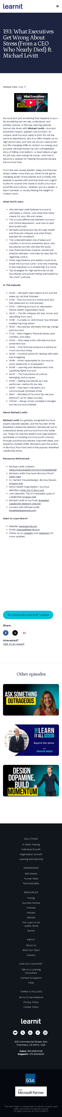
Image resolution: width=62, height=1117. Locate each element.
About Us (31, 945)
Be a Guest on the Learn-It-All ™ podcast (28, 614)
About (31, 939)
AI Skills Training (31, 844)
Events (31, 930)
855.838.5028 (35, 1051)
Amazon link (16, 483)
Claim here (15, 476)
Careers (31, 955)
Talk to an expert (13, 644)
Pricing (31, 898)
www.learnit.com (28, 526)
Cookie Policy (31, 1007)
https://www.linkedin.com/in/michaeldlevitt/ (33, 469)
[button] (57, 6)
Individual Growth (31, 849)
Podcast (31, 907)
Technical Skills (31, 883)
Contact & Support (31, 977)
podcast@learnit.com (28, 529)
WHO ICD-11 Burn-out (32, 490)
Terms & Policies (31, 991)
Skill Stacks (31, 873)
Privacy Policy (31, 1002)
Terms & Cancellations (31, 997)
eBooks (31, 917)
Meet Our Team (31, 950)
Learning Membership (31, 859)
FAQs (31, 982)
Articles (31, 912)
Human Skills (31, 878)
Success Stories (31, 902)
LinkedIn (28, 533)
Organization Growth (31, 854)
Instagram (44, 533)
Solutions (31, 838)
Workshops (31, 867)
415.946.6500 (36, 1054)
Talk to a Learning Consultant (31, 971)
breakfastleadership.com (22, 510)
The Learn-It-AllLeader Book (31, 924)
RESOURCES (31, 892)
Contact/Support (31, 963)
